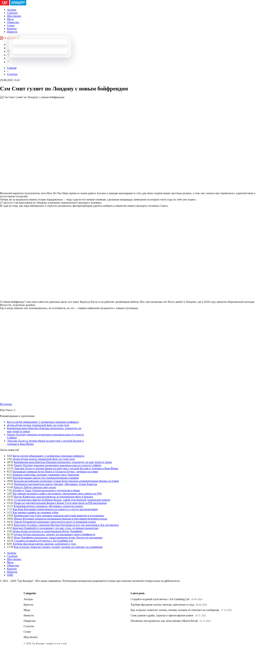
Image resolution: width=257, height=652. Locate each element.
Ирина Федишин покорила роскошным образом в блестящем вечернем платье (60, 518)
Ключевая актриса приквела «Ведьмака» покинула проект (48, 506)
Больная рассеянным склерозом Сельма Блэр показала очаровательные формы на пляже (66, 480)
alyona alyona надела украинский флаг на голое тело (38, 425)
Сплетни (12, 12)
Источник (6, 404)
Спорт (11, 25)
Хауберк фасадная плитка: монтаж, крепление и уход (44, 543)
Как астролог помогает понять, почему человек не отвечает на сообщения (58, 546)
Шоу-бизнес (14, 15)
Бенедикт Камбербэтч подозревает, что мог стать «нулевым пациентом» (56, 528)
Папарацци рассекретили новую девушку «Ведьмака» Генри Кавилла (55, 484)
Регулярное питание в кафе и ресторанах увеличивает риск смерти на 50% (57, 493)
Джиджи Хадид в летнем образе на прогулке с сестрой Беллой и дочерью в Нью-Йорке (66, 468)
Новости (12, 31)
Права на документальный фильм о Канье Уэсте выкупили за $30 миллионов (60, 502)
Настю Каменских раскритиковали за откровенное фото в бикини (53, 496)
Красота (12, 28)
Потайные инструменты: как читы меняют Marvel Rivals (164, 620)
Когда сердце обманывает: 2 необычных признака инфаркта (43, 421)
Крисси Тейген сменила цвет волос (35, 487)
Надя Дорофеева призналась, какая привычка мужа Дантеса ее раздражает (58, 537)
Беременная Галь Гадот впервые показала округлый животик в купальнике (59, 515)
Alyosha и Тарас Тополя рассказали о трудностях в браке (46, 490)
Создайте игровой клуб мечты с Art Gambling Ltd (43, 540)
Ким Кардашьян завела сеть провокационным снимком (46, 477)
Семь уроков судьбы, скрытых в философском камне (162, 615)
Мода (10, 19)
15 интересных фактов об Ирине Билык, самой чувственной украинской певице (62, 499)
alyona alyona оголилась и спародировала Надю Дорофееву (48, 531)
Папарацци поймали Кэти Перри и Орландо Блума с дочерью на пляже (55, 471)
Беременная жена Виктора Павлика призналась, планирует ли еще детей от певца (63, 462)
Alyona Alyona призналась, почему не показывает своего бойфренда (54, 534)
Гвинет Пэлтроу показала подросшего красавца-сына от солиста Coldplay (58, 465)
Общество (13, 22)
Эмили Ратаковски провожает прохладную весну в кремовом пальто (55, 521)
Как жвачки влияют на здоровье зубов (35, 512)
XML (10, 574)
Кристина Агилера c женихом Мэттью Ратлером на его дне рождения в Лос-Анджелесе (66, 524)
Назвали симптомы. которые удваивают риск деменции (46, 474)
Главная (11, 67)
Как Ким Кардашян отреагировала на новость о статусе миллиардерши (55, 509)
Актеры (11, 9)
